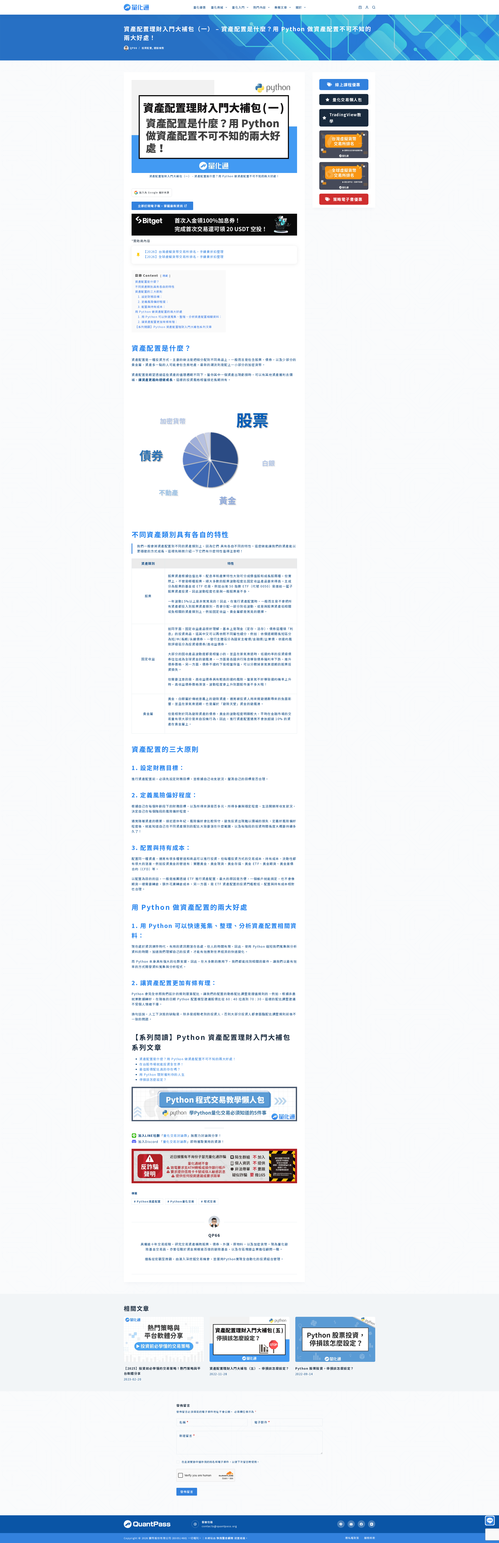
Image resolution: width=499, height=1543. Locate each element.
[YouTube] (371, 1524)
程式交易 (208, 1201)
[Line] (341, 1524)
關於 (299, 7)
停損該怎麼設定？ (153, 1079)
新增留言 (187, 1436)
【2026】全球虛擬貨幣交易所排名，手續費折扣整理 (183, 256)
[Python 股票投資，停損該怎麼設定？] (335, 1339)
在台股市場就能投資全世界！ (161, 1064)
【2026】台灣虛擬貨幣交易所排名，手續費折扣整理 (183, 251)
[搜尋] (373, 7)
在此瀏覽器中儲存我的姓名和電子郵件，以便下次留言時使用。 (221, 1462)
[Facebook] (361, 1524)
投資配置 (147, 48)
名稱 (183, 1422)
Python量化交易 (180, 1201)
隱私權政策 (352, 1538)
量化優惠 (199, 7)
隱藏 (165, 275)
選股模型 (159, 48)
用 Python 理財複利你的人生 (162, 1074)
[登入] (366, 7)
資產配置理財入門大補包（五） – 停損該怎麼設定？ (249, 1368)
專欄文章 (280, 7)
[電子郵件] (351, 1524)
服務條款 (369, 1538)
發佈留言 (186, 1492)
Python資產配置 (147, 1201)
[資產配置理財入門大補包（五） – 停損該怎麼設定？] (249, 1339)
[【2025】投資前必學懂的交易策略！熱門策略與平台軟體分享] (164, 1339)
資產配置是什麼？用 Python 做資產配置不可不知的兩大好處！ (187, 1058)
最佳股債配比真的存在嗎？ (159, 1069)
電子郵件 (262, 1422)
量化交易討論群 (175, 1135)
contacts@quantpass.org (219, 1526)
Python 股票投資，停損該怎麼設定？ (324, 1368)
